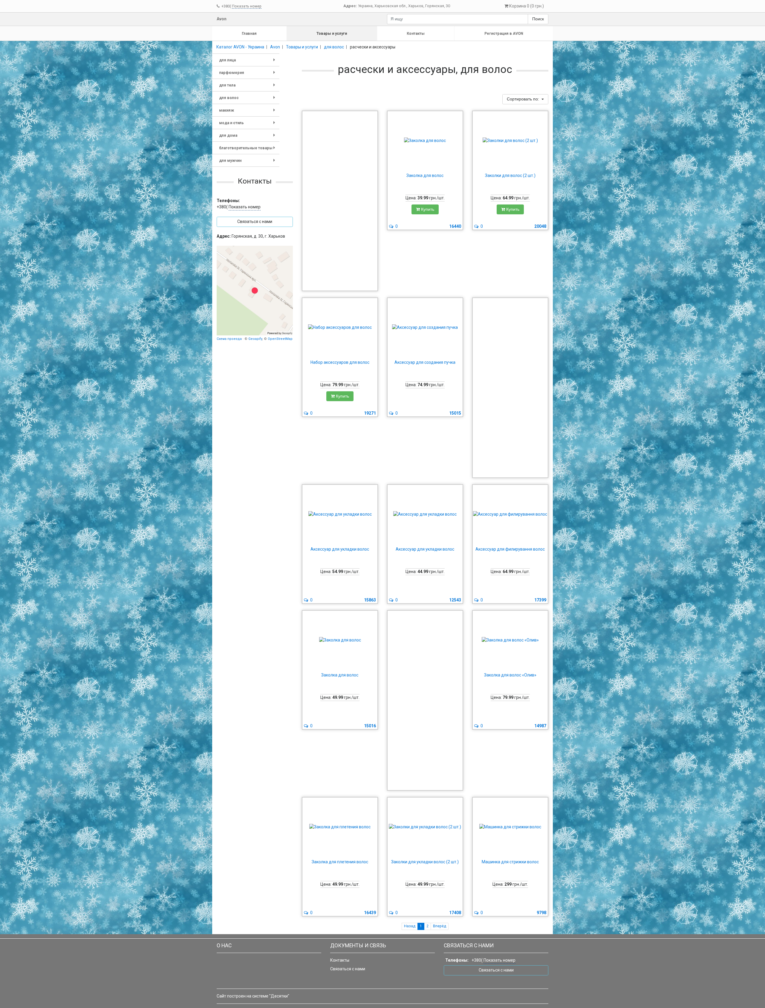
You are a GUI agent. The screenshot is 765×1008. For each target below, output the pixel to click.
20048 (540, 226)
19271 (370, 413)
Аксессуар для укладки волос (339, 549)
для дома (248, 137)
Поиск (538, 18)
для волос (248, 99)
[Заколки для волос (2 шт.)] (510, 140)
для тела (248, 87)
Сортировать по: (523, 99)
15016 (370, 725)
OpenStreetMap (280, 339)
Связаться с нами (347, 968)
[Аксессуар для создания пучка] (425, 327)
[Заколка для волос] (425, 140)
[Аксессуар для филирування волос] (510, 514)
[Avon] (255, 290)
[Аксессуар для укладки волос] (339, 514)
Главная (249, 33)
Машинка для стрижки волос (510, 861)
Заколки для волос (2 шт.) (510, 175)
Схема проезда (229, 339)
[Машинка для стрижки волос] (510, 827)
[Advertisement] (339, 201)
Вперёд (439, 926)
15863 (370, 600)
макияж (248, 112)
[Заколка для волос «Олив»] (510, 640)
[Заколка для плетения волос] (339, 827)
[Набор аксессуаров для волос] (339, 327)
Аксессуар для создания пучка (424, 362)
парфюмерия (248, 74)
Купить (427, 209)
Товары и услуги (331, 33)
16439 (370, 912)
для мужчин (248, 162)
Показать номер (246, 6)
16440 (455, 226)
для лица (248, 62)
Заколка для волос (424, 175)
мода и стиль (248, 124)
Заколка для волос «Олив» (510, 675)
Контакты (416, 33)
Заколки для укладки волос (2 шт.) (425, 861)
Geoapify (255, 339)
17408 (455, 912)
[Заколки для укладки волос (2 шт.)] (425, 827)
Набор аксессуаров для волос (339, 362)
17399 (540, 600)
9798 (541, 912)
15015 (455, 413)
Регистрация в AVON (503, 33)
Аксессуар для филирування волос (510, 549)
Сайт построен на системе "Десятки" (253, 996)
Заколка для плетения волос (340, 861)
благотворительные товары (248, 150)
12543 (455, 600)
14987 (540, 725)
